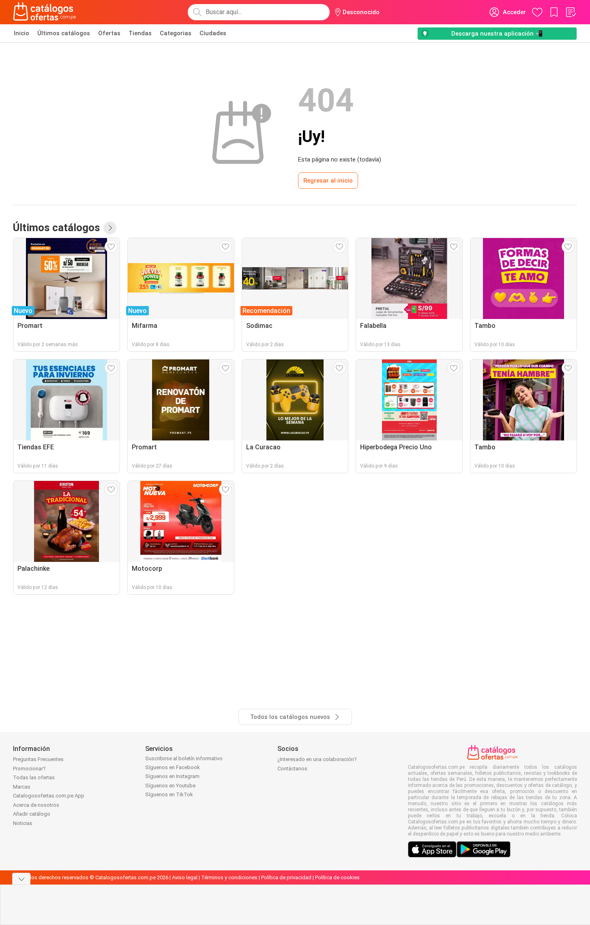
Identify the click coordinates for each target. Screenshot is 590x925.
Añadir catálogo (31, 814)
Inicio (21, 33)
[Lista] (570, 12)
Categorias (175, 33)
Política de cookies (337, 877)
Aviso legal (184, 877)
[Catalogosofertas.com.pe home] (44, 12)
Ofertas (109, 33)
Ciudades (213, 33)
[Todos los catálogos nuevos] (109, 227)
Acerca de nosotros (36, 805)
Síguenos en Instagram (172, 776)
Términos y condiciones (229, 877)
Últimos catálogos (63, 33)
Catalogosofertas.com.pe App (48, 796)
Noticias (22, 823)
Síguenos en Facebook (172, 767)
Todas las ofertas (34, 777)
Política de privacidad (286, 877)
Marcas (21, 787)
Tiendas (140, 33)
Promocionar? (29, 769)
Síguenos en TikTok (169, 794)
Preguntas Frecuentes (38, 759)
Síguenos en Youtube (170, 786)
